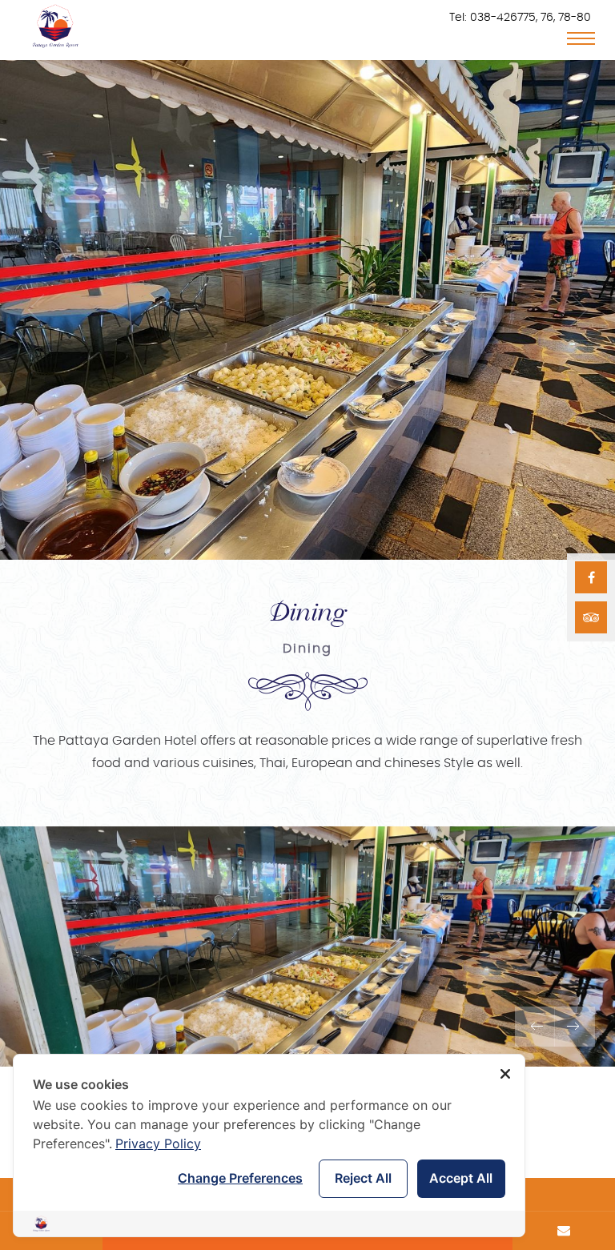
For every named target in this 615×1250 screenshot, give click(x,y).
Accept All (460, 1178)
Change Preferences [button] (240, 1178)
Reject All (363, 1178)
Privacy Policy (158, 1143)
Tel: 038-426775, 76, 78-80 (520, 17)
